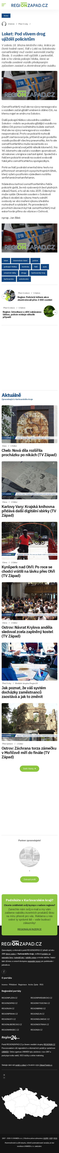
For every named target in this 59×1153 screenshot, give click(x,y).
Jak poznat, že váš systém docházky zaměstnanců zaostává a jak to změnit (24, 692)
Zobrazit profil (30, 879)
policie (35, 260)
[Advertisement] (29, 356)
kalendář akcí (19, 958)
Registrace (22, 985)
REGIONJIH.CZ (8, 1009)
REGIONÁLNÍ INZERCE (30, 929)
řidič (36, 267)
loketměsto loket (20, 260)
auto (45, 267)
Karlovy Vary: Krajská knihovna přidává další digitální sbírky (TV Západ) (29, 511)
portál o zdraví (20, 1065)
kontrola (25, 267)
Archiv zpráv (33, 985)
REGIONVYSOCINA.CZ (40, 1003)
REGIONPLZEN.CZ (9, 998)
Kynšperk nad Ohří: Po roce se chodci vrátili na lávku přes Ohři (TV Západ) (28, 571)
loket (6, 260)
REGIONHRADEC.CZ (10, 1030)
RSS (41, 985)
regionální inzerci (34, 961)
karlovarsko (9, 279)
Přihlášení (13, 985)
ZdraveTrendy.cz (46, 1065)
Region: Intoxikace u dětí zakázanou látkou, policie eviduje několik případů (22, 314)
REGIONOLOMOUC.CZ (40, 1019)
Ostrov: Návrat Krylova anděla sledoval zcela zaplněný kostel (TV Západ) (27, 632)
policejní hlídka (10, 267)
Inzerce (5, 985)
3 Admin (11, 24)
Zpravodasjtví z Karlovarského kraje (17, 399)
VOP (51, 1138)
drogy (23, 273)
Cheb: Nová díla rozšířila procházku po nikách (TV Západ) (29, 452)
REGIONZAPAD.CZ (9, 1003)
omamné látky (10, 273)
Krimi (6, 15)
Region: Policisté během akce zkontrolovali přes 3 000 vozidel (35, 298)
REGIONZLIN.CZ (37, 1014)
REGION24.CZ (36, 1030)
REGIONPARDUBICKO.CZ (41, 998)
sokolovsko (24, 279)
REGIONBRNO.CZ (38, 1009)
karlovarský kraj (38, 273)
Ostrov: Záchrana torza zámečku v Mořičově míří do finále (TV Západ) (29, 752)
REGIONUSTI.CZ (9, 1019)
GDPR (45, 1138)
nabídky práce (30, 958)
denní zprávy (11, 954)
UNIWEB (5, 1052)
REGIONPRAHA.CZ (10, 1014)
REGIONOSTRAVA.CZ (40, 1024)
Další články (28, 768)
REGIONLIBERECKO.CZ (12, 1024)
